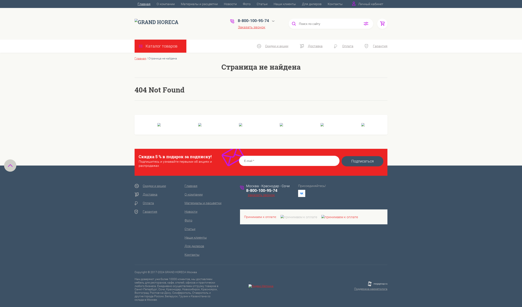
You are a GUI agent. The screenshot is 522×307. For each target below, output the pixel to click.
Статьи (262, 4)
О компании (166, 4)
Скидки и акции (276, 46)
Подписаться (362, 161)
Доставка (315, 46)
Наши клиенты (285, 4)
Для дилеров (312, 4)
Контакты (335, 4)
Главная (144, 4)
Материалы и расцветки (199, 4)
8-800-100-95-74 (261, 190)
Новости (230, 4)
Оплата (347, 46)
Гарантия (380, 46)
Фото (247, 4)
